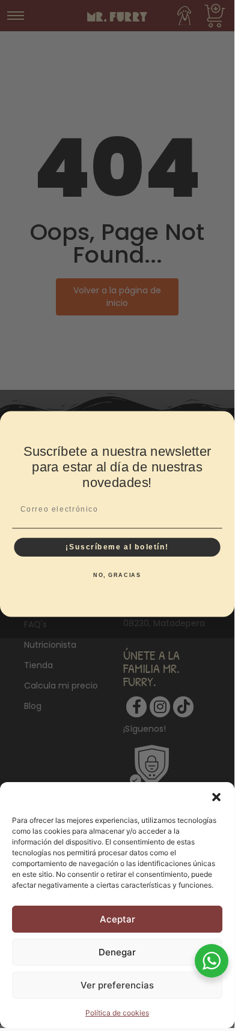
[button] (216, 797)
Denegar (117, 952)
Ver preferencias (117, 985)
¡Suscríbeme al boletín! (117, 547)
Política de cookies (117, 1012)
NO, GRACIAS (117, 575)
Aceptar (117, 919)
